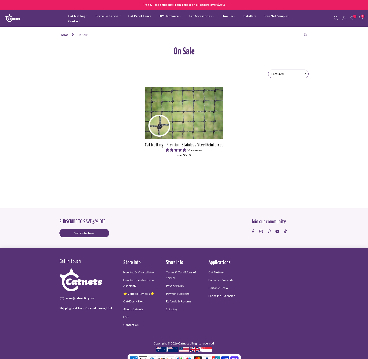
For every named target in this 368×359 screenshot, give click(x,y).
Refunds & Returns (178, 301)
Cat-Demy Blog (133, 301)
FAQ (126, 317)
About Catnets (133, 309)
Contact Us (131, 325)
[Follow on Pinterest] (269, 231)
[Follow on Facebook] (253, 231)
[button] (176, 150)
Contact (74, 21)
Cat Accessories (200, 16)
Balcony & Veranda (220, 280)
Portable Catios (106, 16)
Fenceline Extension (221, 296)
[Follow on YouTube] (277, 231)
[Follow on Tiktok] (285, 231)
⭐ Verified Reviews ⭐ (138, 293)
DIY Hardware (169, 16)
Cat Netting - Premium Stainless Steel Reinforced (184, 145)
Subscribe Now (84, 233)
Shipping (171, 309)
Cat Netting (76, 16)
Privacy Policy (175, 285)
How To (227, 16)
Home (64, 35)
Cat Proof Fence (139, 16)
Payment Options (178, 293)
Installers (249, 16)
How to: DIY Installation (139, 272)
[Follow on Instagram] (261, 231)
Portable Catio (218, 288)
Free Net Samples (276, 16)
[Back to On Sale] (305, 34)
